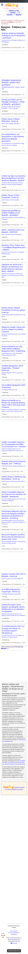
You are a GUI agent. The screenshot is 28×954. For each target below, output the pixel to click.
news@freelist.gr (15, 939)
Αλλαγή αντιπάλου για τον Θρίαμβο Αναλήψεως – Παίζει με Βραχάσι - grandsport (13, 101)
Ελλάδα (13, 12)
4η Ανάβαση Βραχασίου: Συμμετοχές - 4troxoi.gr (11, 590)
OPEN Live (7, 764)
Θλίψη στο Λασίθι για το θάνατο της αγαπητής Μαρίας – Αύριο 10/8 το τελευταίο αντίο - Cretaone (14, 403)
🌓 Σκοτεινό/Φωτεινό (14, 950)
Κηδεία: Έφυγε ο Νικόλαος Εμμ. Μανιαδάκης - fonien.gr (14, 478)
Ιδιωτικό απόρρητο (13, 932)
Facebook (14, 943)
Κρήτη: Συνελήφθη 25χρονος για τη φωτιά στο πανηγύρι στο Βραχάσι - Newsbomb (14, 494)
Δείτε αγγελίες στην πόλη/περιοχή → (12, 647)
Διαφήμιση (14, 934)
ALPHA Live (13, 762)
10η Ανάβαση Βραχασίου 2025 (9, 389)
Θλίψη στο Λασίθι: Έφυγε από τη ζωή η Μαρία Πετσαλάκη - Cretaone (13, 329)
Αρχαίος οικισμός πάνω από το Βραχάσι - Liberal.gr (14, 575)
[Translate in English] (2, 935)
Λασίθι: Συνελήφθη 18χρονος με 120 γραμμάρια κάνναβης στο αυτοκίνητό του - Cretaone (14, 444)
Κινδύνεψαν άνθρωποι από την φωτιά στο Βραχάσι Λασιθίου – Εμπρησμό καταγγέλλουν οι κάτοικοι (13, 522)
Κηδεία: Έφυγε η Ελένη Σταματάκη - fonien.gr (10, 196)
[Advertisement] (14, 64)
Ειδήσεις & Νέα (14, 10)
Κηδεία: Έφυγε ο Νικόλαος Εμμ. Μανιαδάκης (13, 481)
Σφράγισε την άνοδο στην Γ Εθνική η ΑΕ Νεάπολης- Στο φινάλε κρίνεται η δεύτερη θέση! (13, 275)
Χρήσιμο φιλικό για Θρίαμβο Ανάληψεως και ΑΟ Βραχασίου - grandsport (13, 35)
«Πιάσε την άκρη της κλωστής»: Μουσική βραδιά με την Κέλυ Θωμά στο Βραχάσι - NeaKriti (14, 178)
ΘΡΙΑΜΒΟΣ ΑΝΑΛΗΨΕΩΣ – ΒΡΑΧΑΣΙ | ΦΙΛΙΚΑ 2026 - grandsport (12, 82)
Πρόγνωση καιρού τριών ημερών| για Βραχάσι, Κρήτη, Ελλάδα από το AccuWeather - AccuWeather (13, 607)
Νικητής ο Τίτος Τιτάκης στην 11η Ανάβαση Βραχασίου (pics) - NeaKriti (14, 247)
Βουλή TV (12, 764)
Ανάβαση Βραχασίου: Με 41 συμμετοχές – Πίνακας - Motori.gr (12, 368)
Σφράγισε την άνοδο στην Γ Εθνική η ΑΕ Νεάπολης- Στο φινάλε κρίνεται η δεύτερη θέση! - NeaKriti (12, 267)
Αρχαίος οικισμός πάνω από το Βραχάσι (12, 578)
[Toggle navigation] (26, 1)
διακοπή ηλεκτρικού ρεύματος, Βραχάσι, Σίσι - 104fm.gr (14, 462)
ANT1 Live (7, 762)
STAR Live (18, 762)
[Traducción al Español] (3, 937)
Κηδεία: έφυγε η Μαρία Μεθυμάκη (11, 123)
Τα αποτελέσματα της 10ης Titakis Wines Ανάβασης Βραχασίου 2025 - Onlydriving (13, 348)
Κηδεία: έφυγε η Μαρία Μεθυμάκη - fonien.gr (11, 120)
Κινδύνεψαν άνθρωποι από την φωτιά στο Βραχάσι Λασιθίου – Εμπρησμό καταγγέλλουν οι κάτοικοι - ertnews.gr (14, 514)
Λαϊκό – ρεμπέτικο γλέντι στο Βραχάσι (12, 234)
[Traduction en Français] (4, 935)
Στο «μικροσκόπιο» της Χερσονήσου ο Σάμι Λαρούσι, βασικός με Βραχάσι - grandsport (13, 137)
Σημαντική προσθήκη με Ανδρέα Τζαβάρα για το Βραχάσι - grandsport (11, 212)
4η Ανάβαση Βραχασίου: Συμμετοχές (11, 594)
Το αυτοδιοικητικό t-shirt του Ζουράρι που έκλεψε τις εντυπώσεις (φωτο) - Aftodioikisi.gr (13, 629)
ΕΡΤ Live (19, 760)
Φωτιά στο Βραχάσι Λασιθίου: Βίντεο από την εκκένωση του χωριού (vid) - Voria (13, 536)
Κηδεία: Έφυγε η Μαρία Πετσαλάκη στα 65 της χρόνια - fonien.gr (14, 310)
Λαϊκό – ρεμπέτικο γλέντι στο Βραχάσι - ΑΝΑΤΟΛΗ (13, 231)
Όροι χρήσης (13, 931)
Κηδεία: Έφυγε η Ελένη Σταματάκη (10, 200)
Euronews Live (21, 764)
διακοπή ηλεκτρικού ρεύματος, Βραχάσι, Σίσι (13, 466)
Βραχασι (18, 14)
